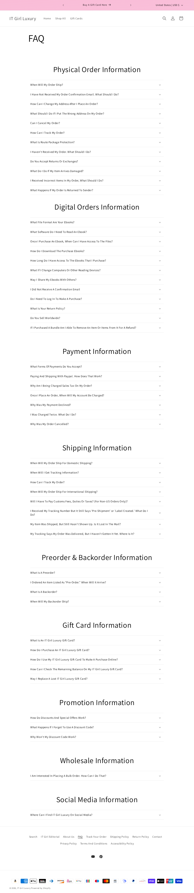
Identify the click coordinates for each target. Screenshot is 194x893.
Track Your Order (96, 836)
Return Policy (140, 836)
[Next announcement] (131, 5)
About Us (68, 836)
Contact (157, 836)
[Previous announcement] (63, 5)
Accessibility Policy (122, 843)
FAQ (80, 836)
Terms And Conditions (93, 843)
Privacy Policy (68, 843)
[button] (164, 18)
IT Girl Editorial (50, 836)
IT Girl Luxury (24, 888)
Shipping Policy (119, 836)
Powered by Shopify (41, 888)
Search (33, 836)
